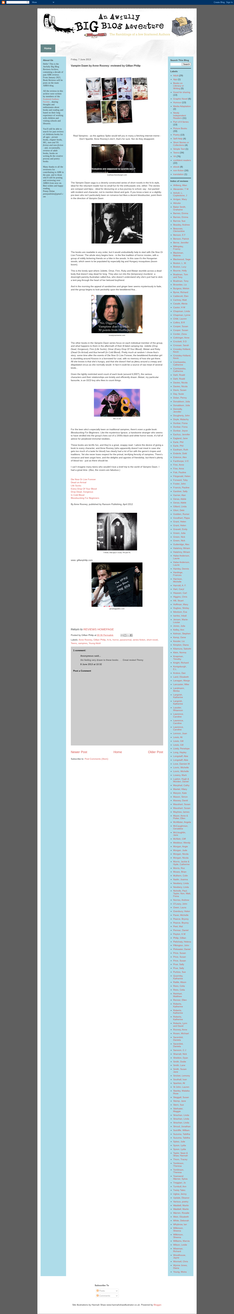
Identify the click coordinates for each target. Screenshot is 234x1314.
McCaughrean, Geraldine (180, 827)
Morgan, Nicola (180, 854)
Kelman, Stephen (182, 633)
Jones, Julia (179, 626)
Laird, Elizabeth (181, 677)
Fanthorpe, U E (181, 461)
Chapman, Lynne (181, 315)
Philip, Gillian (179, 938)
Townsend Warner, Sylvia (180, 1177)
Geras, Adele (179, 499)
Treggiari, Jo (179, 1182)
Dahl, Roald (179, 375)
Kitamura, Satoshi (182, 648)
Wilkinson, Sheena (178, 1229)
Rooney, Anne (180, 1029)
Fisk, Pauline (179, 472)
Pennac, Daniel (180, 930)
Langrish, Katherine (178, 696)
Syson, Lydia (179, 1145)
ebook (176, 166)
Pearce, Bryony (181, 919)
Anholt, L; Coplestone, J (180, 194)
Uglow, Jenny (180, 1194)
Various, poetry (180, 1201)
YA (174, 156)
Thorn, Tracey (180, 1159)
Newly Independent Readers (179, 115)
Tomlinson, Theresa (178, 1164)
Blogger (157, 1304)
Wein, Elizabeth (181, 1216)
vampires (82, 643)
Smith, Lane (179, 1065)
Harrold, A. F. (179, 585)
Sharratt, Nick (180, 1054)
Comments (104, 1295)
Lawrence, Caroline (178, 715)
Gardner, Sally (180, 491)
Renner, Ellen (180, 1000)
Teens (74, 643)
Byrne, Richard (180, 292)
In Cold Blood (77, 495)
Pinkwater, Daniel (182, 949)
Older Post (155, 752)
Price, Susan (179, 953)
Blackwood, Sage (182, 259)
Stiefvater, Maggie (178, 1110)
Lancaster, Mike (181, 684)
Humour (177, 102)
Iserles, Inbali (180, 615)
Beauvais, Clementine (179, 230)
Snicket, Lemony (181, 1075)
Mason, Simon (180, 796)
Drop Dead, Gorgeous (82, 492)
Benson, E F (179, 235)
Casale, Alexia (180, 303)
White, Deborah (181, 1220)
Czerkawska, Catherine (179, 363)
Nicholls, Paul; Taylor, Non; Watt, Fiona (182, 893)
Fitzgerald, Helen (181, 476)
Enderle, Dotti (180, 453)
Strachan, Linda (181, 1115)
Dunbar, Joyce (180, 430)
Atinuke (177, 203)
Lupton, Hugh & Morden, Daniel (181, 780)
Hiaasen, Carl (180, 593)
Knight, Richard (181, 662)
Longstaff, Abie (180, 756)
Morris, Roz (179, 868)
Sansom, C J (179, 1050)
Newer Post (79, 752)
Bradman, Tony (180, 281)
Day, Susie (178, 394)
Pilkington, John (181, 945)
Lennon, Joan (180, 733)
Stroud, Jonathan (182, 1126)
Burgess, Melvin (181, 288)
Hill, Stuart (178, 600)
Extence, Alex (180, 457)
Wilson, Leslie (180, 1244)
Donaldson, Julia (181, 401)
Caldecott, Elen (180, 296)
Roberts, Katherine (178, 1005)
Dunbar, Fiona (180, 423)
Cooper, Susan (180, 326)
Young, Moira (180, 1272)
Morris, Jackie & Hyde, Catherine (181, 863)
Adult (175, 75)
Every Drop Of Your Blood (84, 488)
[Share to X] (128, 635)
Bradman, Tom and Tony (180, 275)
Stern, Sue (178, 1104)
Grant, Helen (179, 521)
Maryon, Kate (180, 793)
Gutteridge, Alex (181, 544)
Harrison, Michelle (177, 580)
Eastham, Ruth (180, 449)
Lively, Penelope (181, 748)
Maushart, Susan (181, 804)
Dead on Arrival (78, 482)
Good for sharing (181, 92)
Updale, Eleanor (181, 1197)
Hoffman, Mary (180, 604)
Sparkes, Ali (179, 1083)
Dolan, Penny (180, 397)
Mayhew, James (181, 812)
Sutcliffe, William (181, 1130)
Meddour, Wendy (181, 842)
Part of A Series (181, 122)
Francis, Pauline (181, 487)
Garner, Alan (179, 495)
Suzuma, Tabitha (181, 1134)
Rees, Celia (179, 986)
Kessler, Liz (179, 641)
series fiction (139, 639)
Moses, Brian (179, 871)
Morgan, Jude (180, 850)
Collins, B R (179, 322)
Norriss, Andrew (181, 900)
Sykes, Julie (179, 1141)
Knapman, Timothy (178, 657)
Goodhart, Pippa (181, 518)
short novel (152, 639)
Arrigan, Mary (180, 199)
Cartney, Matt (180, 300)
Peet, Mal (178, 926)
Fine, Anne (178, 464)
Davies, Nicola (180, 382)
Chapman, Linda (181, 311)
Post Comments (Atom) (96, 759)
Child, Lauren (180, 318)
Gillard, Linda (180, 506)
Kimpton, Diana (181, 645)
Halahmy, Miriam (181, 548)
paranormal (125, 639)
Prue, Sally (178, 964)
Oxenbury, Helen (181, 911)
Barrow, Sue (179, 221)
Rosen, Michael (181, 1033)
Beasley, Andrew (181, 224)
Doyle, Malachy (181, 419)
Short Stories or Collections (181, 143)
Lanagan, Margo (181, 680)
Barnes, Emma (180, 213)
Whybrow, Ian (180, 1224)
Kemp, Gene (179, 637)
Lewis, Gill (178, 741)
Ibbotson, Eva (180, 612)
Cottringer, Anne (181, 337)
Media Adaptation (182, 106)
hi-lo (109, 639)
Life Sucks (76, 485)
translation (178, 174)
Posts (102, 1290)
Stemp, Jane (179, 1101)
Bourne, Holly (180, 270)
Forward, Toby (180, 480)
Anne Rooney (85, 639)
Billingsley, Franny (178, 247)
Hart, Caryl (178, 589)
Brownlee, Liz (180, 284)
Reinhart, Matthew (177, 995)
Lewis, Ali (177, 737)
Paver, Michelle (180, 915)
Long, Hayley (179, 752)
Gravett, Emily (180, 529)
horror (116, 639)
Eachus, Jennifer (181, 434)
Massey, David (180, 800)
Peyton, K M (179, 934)
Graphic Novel (180, 98)
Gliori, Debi (178, 510)
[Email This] (122, 635)
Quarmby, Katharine (178, 977)
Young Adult (95, 643)
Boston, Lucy (179, 266)
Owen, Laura (179, 907)
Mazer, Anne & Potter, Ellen (180, 817)
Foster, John (179, 483)
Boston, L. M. (180, 263)
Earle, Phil (178, 442)
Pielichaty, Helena (182, 941)
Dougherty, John (181, 415)
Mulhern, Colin (180, 875)
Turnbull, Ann (179, 1186)
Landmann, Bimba (179, 689)
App (175, 79)
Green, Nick (179, 537)
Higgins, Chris (180, 596)
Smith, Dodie (179, 1061)
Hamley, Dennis (181, 568)
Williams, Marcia (181, 1241)
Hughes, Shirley (181, 608)
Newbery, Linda (181, 883)
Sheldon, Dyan (180, 1057)
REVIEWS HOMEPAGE (98, 629)
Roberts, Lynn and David (180, 1024)
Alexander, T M (180, 189)
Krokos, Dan (179, 673)
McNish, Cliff (179, 839)
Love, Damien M (181, 764)
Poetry (176, 134)
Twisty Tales (179, 1190)
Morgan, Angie (180, 846)
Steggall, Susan (181, 1097)
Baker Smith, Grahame (179, 208)
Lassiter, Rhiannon (178, 709)
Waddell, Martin (181, 1205)
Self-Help (177, 138)
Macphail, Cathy (181, 785)
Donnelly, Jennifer (177, 410)
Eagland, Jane (180, 438)
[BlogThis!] (125, 635)
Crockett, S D (180, 341)
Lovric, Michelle (181, 767)
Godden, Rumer (181, 514)
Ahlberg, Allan (180, 185)
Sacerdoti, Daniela (178, 1038)
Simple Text (179, 149)
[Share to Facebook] (131, 635)
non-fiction (178, 170)
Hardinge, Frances (178, 573)
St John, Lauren (181, 1087)
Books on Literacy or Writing (178, 86)
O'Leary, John (180, 903)
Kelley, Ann (178, 629)
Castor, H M (179, 307)
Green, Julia (179, 533)
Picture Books (180, 128)
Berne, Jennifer (181, 242)
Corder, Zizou (180, 334)
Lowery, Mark (180, 775)
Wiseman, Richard (178, 1250)
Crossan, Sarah (181, 345)
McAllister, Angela (182, 822)
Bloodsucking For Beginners (85, 498)
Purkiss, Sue (179, 972)
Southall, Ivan (180, 1079)
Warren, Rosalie (181, 1213)
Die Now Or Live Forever (83, 479)
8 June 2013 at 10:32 (91, 664)
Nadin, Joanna (180, 879)
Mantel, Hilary (180, 789)
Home (117, 752)
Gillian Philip (99, 639)
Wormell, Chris (180, 1261)
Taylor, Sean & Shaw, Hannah (180, 1154)
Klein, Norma (179, 652)
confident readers (182, 160)
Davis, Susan (179, 390)
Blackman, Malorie (178, 254)
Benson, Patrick (181, 238)
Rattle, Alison (179, 982)
